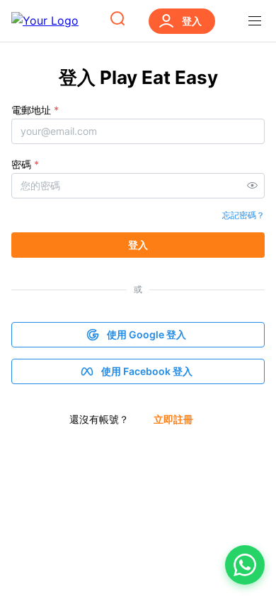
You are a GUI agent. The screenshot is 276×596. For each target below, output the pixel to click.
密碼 (25, 164)
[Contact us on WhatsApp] (245, 565)
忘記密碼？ (243, 215)
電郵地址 (35, 110)
